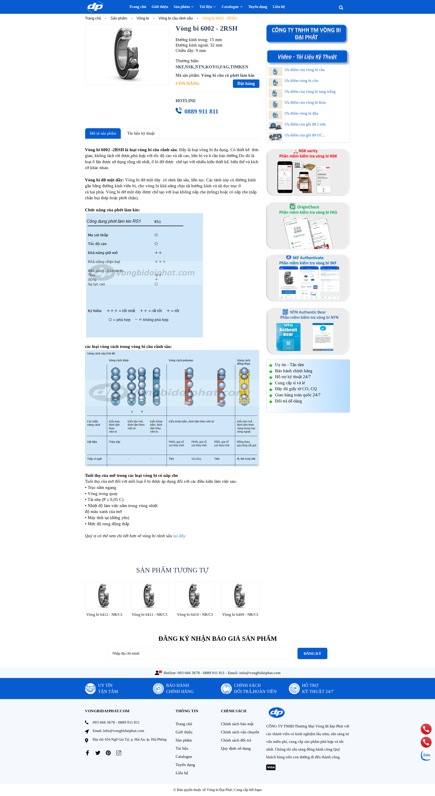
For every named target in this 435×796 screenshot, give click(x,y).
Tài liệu (182, 748)
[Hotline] (426, 728)
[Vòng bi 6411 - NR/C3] (149, 595)
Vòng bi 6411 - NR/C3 (149, 614)
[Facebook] (87, 752)
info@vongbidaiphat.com (259, 673)
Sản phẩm (184, 740)
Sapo (258, 790)
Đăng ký (312, 653)
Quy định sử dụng (236, 748)
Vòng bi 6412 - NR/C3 (104, 614)
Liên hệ (182, 773)
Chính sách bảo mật (237, 724)
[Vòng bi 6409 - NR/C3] (240, 595)
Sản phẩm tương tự (172, 570)
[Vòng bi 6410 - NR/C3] (195, 595)
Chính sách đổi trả (236, 740)
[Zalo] (426, 755)
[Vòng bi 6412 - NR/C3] (104, 595)
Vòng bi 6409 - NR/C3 (240, 614)
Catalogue (184, 756)
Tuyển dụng (185, 764)
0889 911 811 (201, 111)
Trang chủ (184, 724)
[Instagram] (118, 752)
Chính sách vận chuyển (240, 732)
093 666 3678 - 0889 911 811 (201, 673)
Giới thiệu (184, 732)
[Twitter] (97, 752)
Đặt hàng (246, 83)
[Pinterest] (108, 752)
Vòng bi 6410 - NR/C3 (195, 614)
